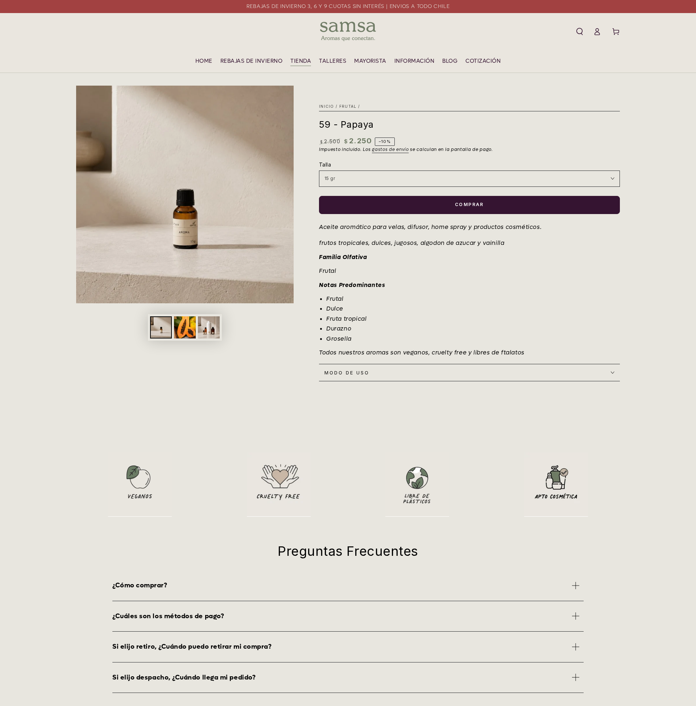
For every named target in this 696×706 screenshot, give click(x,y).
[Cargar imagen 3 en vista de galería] (209, 327)
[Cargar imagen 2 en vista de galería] (185, 327)
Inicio (326, 106)
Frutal (348, 106)
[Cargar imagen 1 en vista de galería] (161, 327)
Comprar (469, 204)
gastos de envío (390, 149)
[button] (579, 32)
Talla (325, 164)
